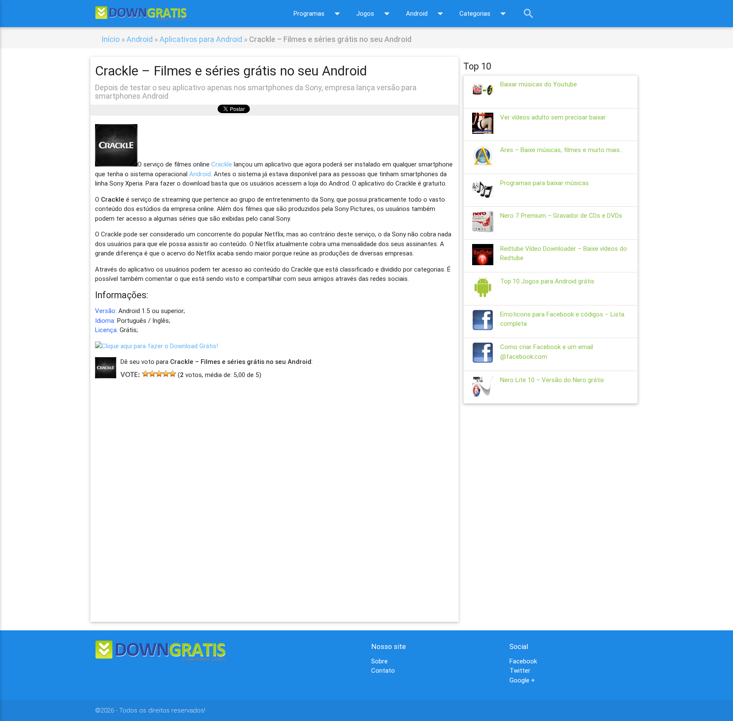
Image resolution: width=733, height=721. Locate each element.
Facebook (523, 661)
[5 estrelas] (172, 373)
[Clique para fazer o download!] (156, 346)
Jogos (374, 13)
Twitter (519, 670)
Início (110, 39)
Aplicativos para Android (200, 39)
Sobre (379, 661)
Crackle (221, 164)
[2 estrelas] (152, 373)
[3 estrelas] (159, 373)
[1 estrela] (145, 373)
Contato (383, 670)
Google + (522, 680)
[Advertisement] (274, 488)
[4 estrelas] (165, 373)
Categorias (484, 13)
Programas (319, 13)
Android (426, 13)
